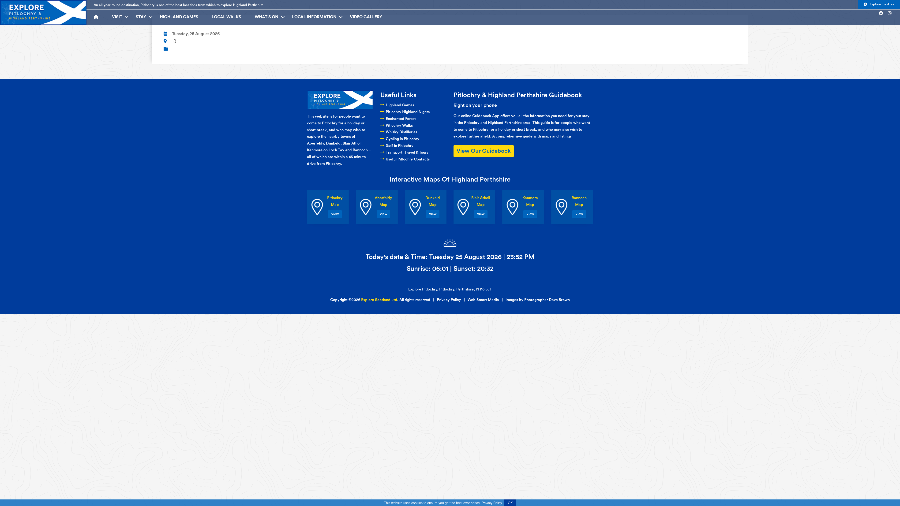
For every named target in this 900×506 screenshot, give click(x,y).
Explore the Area (881, 4)
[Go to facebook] (883, 13)
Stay (141, 17)
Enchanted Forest (401, 119)
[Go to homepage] (99, 17)
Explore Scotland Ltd (379, 300)
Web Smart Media (483, 300)
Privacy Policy (449, 300)
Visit (117, 17)
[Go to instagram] (891, 13)
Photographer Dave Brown (547, 300)
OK (510, 502)
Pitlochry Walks (399, 125)
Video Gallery (366, 17)
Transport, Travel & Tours (407, 152)
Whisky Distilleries (401, 132)
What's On (266, 17)
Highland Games (179, 17)
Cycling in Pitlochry (402, 139)
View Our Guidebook (484, 151)
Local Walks (226, 17)
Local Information (314, 17)
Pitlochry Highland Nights (408, 112)
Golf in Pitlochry (399, 146)
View (335, 214)
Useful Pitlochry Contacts (408, 159)
